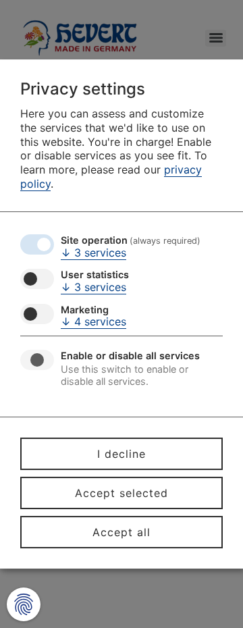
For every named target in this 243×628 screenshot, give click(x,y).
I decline (121, 454)
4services (93, 321)
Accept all (121, 532)
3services (93, 252)
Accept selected (121, 493)
